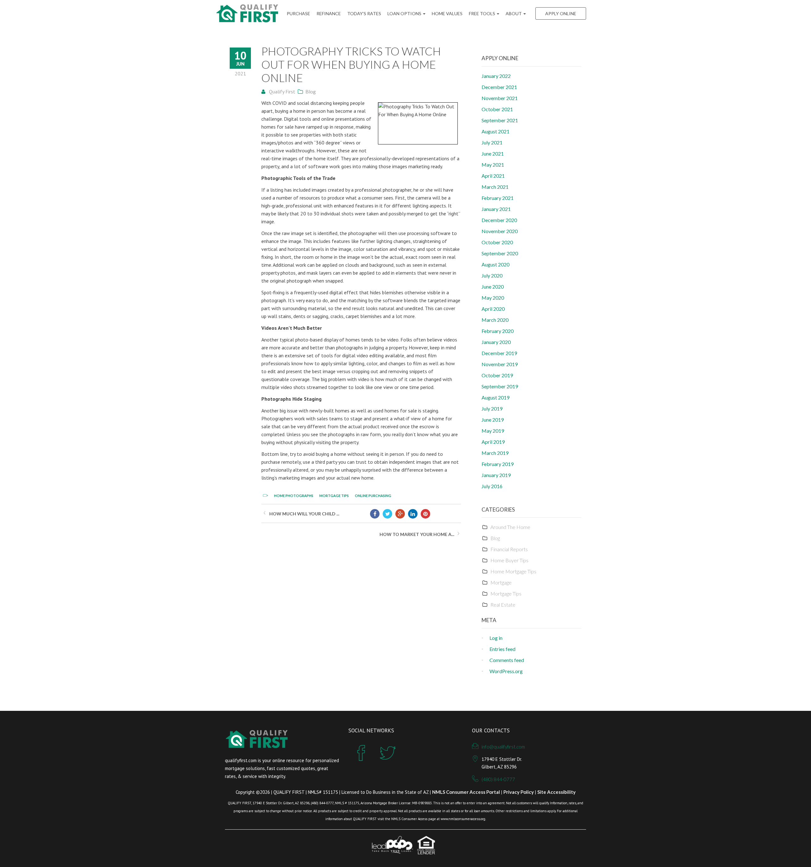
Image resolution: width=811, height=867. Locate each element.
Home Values (447, 13)
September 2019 (500, 386)
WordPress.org (506, 671)
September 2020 (500, 253)
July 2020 (492, 275)
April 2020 (493, 309)
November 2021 (500, 98)
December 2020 (499, 220)
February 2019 (498, 464)
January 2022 (496, 76)
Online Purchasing (373, 496)
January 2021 (496, 209)
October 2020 (497, 242)
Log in (495, 638)
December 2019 (499, 353)
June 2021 (493, 153)
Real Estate (502, 605)
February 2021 (498, 198)
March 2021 (495, 187)
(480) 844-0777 (498, 779)
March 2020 (495, 320)
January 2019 (496, 475)
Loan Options (404, 13)
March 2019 (495, 453)
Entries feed (502, 649)
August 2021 (495, 131)
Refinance (328, 13)
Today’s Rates (364, 13)
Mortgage (501, 582)
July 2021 (492, 142)
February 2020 (498, 331)
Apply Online (560, 13)
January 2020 (496, 342)
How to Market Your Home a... (417, 534)
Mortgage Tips (334, 496)
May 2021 (493, 165)
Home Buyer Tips (509, 560)
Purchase (298, 13)
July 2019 (492, 408)
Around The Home (510, 527)
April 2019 (493, 442)
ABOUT (514, 13)
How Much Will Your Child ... (304, 513)
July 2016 (492, 486)
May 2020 (493, 298)
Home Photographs (293, 496)
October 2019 (497, 375)
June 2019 (493, 420)
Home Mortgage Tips (513, 571)
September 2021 (500, 120)
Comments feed (506, 660)
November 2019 (500, 364)
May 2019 (493, 431)
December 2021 (499, 87)
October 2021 (497, 109)
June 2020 (493, 287)
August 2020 (495, 264)
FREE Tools (482, 13)
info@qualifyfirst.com (503, 746)
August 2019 (495, 397)
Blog (310, 91)
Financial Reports (509, 549)
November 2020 (500, 231)
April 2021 (493, 176)
